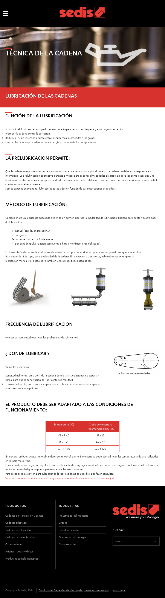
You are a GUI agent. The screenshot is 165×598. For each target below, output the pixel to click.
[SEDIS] (83, 13)
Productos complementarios (21, 558)
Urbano (63, 522)
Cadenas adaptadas (16, 522)
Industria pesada (68, 530)
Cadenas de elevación (18, 530)
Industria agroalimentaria (73, 515)
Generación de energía (72, 537)
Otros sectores (67, 544)
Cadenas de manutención (20, 537)
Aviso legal (119, 590)
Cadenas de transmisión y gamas (24, 515)
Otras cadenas (13, 544)
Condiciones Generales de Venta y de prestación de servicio (73, 590)
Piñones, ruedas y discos (19, 551)
